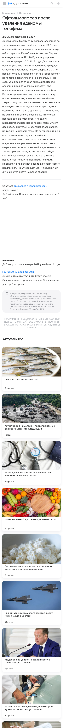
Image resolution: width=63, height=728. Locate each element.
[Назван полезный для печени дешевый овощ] (31, 509)
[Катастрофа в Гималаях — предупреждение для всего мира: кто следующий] (31, 416)
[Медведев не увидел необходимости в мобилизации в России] (31, 650)
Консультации (8, 13)
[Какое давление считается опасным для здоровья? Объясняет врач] (31, 463)
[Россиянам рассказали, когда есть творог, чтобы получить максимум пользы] (31, 556)
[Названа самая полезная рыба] (31, 369)
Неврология (25, 13)
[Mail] (10, 3)
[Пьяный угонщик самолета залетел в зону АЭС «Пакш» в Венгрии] (31, 603)
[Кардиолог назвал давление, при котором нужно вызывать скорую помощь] (31, 696)
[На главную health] (20, 3)
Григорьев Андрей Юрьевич (30, 185)
